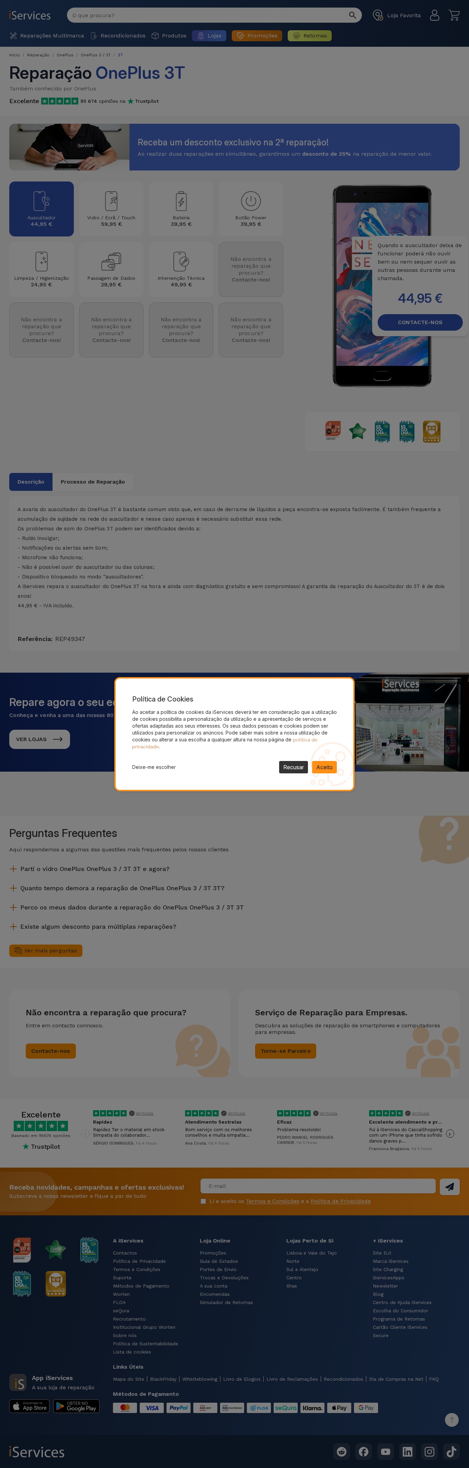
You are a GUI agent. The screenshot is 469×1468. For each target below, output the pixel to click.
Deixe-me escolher (154, 767)
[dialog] (234, 734)
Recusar (293, 767)
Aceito (324, 767)
